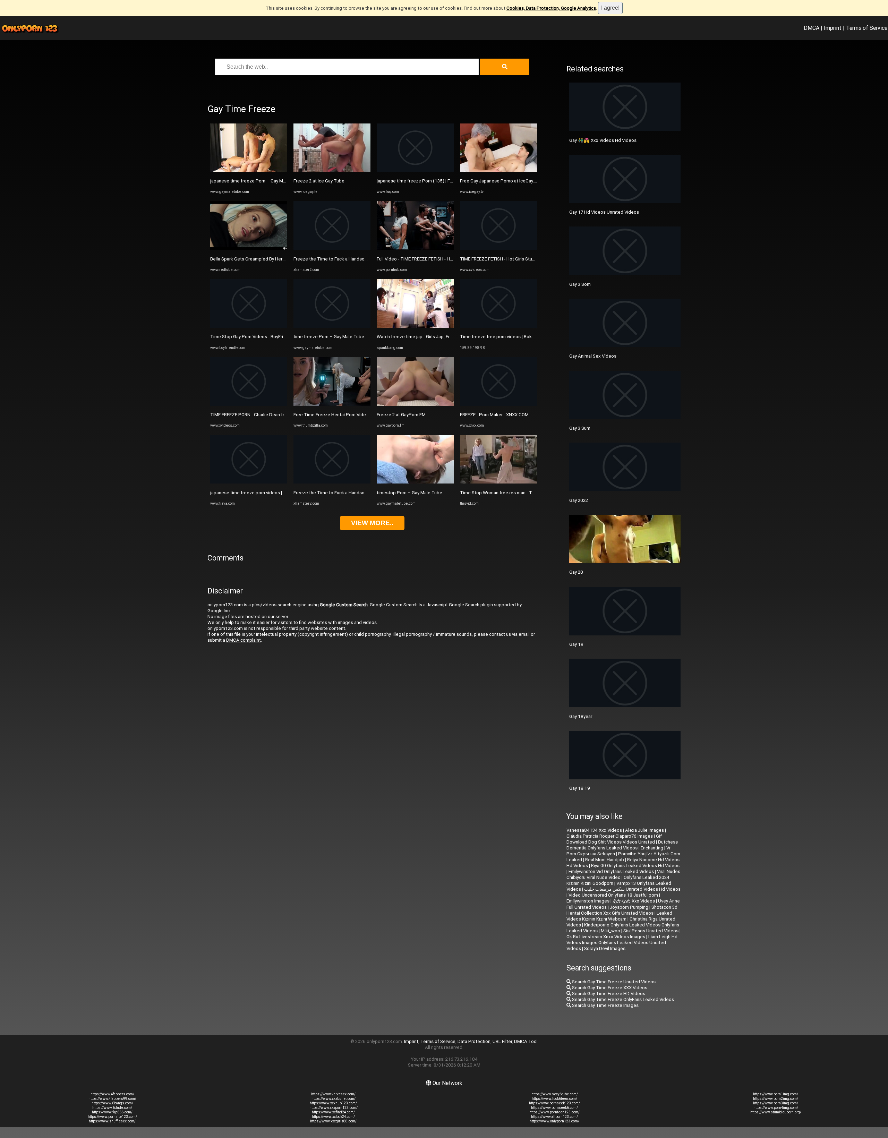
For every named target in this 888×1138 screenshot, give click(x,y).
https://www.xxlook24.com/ (333, 1116)
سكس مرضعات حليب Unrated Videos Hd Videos (632, 889)
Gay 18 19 (579, 788)
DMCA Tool (526, 1041)
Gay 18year (580, 716)
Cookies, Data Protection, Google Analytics (551, 8)
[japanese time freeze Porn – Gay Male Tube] (248, 170)
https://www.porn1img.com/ (775, 1094)
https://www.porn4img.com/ (775, 1107)
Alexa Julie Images (644, 830)
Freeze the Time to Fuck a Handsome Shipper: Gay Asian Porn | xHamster (368, 259)
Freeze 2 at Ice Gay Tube (318, 181)
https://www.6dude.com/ (112, 1107)
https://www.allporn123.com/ (554, 1116)
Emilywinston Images (587, 901)
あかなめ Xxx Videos (634, 901)
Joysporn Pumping (629, 907)
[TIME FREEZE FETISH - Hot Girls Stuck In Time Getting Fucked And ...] (498, 248)
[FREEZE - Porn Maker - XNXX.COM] (498, 404)
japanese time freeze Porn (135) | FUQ (416, 181)
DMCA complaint (243, 640)
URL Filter (502, 1041)
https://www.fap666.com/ (112, 1112)
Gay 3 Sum (579, 428)
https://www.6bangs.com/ (112, 1103)
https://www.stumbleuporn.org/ (775, 1112)
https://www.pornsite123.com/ (112, 1116)
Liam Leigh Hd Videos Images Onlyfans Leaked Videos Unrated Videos (621, 942)
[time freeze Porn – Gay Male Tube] (331, 326)
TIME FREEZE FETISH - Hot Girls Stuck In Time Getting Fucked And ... (530, 259)
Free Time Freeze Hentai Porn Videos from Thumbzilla (349, 415)
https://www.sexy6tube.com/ (554, 1094)
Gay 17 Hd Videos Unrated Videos (604, 212)
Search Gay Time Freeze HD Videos (608, 993)
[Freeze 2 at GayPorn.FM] (415, 404)
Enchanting (652, 848)
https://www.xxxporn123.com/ (333, 1107)
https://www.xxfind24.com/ (333, 1112)
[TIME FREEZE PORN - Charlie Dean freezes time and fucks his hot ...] (248, 404)
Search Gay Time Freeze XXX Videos (609, 988)
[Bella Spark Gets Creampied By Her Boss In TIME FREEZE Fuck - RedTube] (248, 248)
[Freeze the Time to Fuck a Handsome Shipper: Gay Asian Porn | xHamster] (331, 248)
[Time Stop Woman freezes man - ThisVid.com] (498, 482)
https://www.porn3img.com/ (775, 1103)
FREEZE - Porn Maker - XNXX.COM (494, 415)
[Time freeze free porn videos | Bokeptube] (498, 326)
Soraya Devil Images (604, 948)
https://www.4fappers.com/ (112, 1094)
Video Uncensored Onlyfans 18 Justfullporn (613, 895)
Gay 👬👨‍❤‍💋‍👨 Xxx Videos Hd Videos (603, 140)
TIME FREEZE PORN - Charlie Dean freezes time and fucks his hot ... (279, 415)
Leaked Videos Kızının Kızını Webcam (619, 916)
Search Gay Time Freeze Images (605, 1005)
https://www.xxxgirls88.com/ (333, 1121)
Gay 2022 (578, 500)
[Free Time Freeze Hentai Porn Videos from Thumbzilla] (331, 404)
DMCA (811, 27)
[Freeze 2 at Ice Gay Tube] (331, 170)
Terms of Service (866, 27)
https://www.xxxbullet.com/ (333, 1098)
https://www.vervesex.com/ (333, 1094)
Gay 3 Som (580, 284)
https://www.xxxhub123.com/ (333, 1103)
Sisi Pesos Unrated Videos (650, 931)
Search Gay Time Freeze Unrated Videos (613, 982)
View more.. (372, 523)
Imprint (833, 27)
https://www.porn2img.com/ (775, 1098)
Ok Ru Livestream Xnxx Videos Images (605, 937)
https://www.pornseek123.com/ (554, 1103)
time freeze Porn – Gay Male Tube (328, 337)
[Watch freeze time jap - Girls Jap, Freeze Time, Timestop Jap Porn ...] (415, 326)
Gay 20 (576, 572)
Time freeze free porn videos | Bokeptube (503, 337)
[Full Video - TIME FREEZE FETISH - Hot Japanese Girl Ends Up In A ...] (415, 248)
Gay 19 (576, 644)
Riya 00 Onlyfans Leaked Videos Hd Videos (635, 866)
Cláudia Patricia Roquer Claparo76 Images (609, 836)
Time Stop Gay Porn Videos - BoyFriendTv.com (258, 337)
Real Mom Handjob (604, 860)
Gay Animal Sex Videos (592, 356)
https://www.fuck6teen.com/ (554, 1098)
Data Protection (474, 1041)
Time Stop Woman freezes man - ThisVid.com (507, 493)
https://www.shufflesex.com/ (112, 1121)
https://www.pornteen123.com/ (554, 1112)
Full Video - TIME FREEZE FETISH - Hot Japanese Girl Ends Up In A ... (445, 259)
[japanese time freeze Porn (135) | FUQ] (415, 170)
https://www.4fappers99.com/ (112, 1098)
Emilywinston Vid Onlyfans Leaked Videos (611, 871)
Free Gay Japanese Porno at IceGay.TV (500, 181)
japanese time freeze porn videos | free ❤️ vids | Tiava (266, 493)
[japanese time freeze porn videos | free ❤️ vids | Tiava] (248, 482)
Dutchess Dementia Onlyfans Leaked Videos (622, 845)
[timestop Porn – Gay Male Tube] (415, 482)
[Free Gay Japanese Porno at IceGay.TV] (498, 170)
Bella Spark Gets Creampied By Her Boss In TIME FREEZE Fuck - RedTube (285, 259)
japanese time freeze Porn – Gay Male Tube (255, 181)
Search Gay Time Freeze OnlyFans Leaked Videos (622, 999)
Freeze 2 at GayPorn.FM (401, 415)
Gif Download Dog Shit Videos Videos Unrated (614, 839)
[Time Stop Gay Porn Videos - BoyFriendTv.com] (248, 326)
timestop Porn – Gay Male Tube (409, 493)
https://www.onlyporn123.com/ (554, 1121)
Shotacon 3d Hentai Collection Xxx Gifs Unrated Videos (621, 910)
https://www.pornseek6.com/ (554, 1107)
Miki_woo (610, 931)
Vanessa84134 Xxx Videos (594, 830)
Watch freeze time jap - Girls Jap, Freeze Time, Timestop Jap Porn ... (447, 337)
